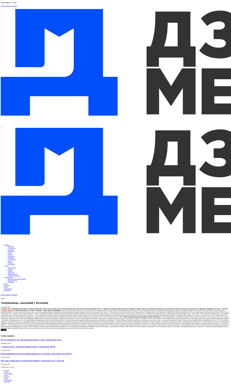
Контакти (7, 290)
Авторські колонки (14, 276)
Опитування (8, 289)
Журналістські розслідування (17, 279)
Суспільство (12, 248)
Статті (6, 266)
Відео (6, 287)
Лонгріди (11, 282)
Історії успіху (12, 267)
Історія (10, 271)
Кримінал (11, 258)
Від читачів (11, 264)
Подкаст (6, 285)
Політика (11, 246)
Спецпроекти (8, 277)
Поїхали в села (12, 280)
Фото (6, 284)
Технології (11, 256)
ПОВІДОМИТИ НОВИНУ (9, 6)
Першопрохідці (12, 274)
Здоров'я (10, 263)
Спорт (10, 253)
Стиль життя (12, 259)
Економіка (11, 251)
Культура (10, 250)
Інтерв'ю (10, 269)
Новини (6, 245)
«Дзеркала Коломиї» (7, 310)
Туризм (10, 254)
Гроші (10, 261)
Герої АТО (11, 272)
